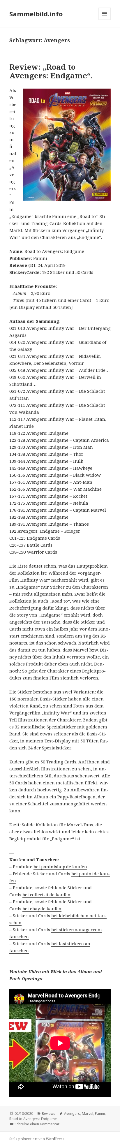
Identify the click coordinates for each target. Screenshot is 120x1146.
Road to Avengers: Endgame (33, 1118)
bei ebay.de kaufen (41, 908)
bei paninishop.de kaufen (60, 866)
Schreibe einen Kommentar (37, 1124)
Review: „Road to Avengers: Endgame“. (51, 71)
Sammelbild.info (36, 13)
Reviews (48, 1113)
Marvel (87, 1113)
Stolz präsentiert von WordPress (36, 1138)
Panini (100, 1113)
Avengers (72, 1113)
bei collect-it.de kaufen (46, 894)
